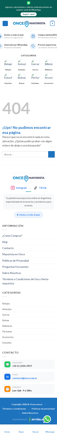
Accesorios (8, 337)
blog (4, 241)
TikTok (43, 187)
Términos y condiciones (14, 408)
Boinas (5, 320)
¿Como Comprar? (12, 235)
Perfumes (7, 331)
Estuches (6, 342)
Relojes (6, 303)
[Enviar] (51, 154)
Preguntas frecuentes (15, 266)
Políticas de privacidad (43, 408)
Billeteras (7, 326)
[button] (5, 23)
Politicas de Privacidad (15, 260)
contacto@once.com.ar (24, 378)
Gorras (5, 314)
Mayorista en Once (13, 254)
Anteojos (7, 309)
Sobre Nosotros (11, 273)
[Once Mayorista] (29, 23)
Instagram (21, 187)
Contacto (8, 248)
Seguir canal (29, 14)
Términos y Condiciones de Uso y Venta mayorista (25, 281)
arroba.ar (37, 419)
